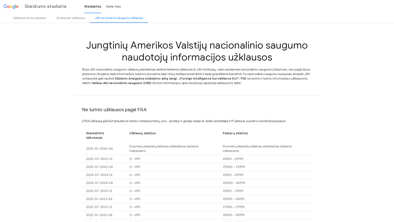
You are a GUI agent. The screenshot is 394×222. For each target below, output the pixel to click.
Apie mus (113, 7)
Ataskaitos (92, 7)
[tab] (29, 18)
